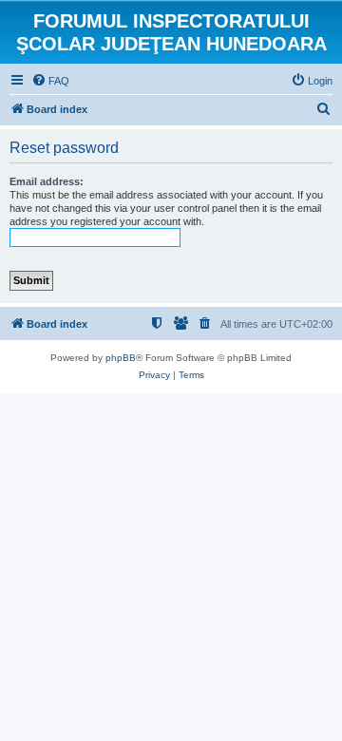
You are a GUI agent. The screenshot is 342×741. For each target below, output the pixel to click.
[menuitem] (50, 80)
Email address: (47, 181)
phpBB (120, 357)
